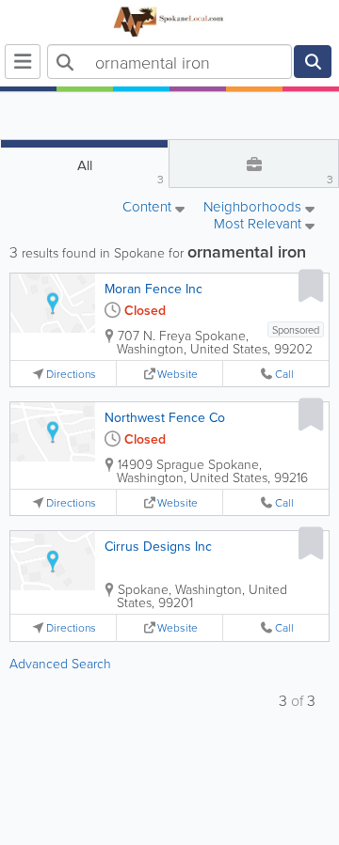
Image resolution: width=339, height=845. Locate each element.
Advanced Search (60, 663)
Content (148, 207)
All (121, 171)
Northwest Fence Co (165, 417)
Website (177, 374)
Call (284, 374)
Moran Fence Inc (153, 288)
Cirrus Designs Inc (158, 546)
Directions (71, 374)
